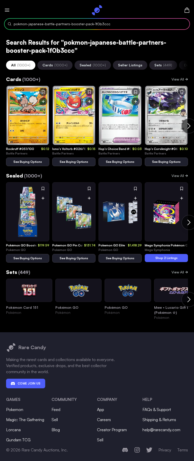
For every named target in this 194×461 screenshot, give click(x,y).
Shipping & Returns (159, 419)
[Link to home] (97, 10)
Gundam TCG (18, 439)
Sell (55, 419)
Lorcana (13, 429)
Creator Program (112, 429)
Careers (104, 419)
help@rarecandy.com (161, 429)
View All (178, 79)
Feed (56, 409)
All (20, 65)
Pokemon (14, 409)
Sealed (93, 65)
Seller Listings (130, 65)
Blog (56, 429)
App (100, 409)
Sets (163, 65)
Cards (54, 65)
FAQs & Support (156, 409)
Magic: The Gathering (25, 419)
